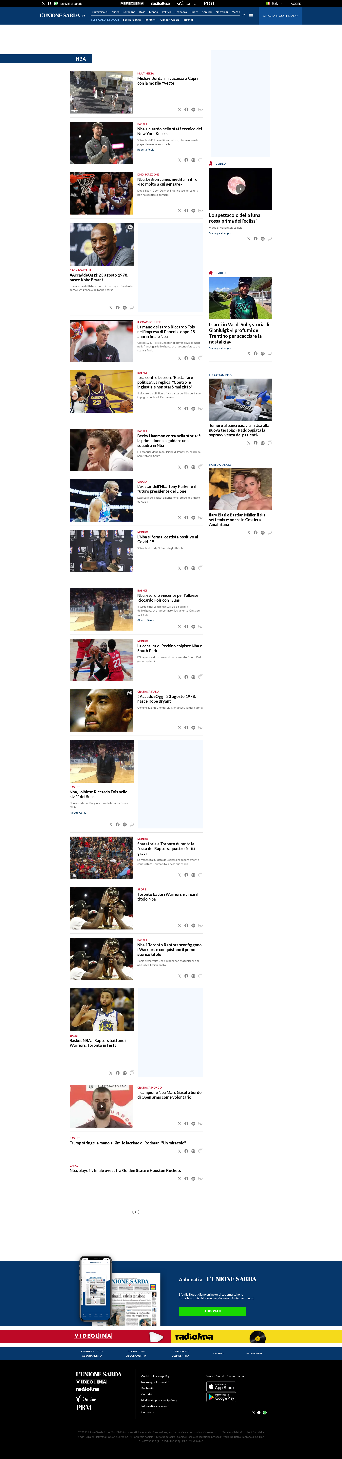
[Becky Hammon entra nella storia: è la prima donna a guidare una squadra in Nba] (101, 450)
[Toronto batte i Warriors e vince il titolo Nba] (101, 908)
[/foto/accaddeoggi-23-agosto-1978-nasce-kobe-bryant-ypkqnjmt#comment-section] (132, 308)
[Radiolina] (160, 3)
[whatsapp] (55, 3)
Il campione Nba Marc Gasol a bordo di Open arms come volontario (169, 1094)
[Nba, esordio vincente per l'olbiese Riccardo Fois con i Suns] (101, 609)
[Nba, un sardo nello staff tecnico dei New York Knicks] (101, 143)
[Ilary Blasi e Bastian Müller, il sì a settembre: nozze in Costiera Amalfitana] (240, 489)
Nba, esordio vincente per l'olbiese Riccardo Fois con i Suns (167, 597)
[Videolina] (132, 3)
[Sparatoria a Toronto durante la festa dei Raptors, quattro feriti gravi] (101, 858)
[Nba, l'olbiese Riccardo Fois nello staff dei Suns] (102, 761)
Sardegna (129, 11)
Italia (142, 11)
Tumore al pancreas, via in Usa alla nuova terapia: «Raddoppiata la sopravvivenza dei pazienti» (239, 430)
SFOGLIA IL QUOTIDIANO (280, 15)
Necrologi (222, 11)
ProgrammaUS (99, 11)
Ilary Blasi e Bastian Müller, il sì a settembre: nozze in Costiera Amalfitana (237, 519)
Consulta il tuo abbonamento (92, 1353)
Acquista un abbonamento (136, 1353)
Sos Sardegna (132, 19)
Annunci (207, 11)
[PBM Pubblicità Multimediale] (209, 3)
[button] (179, 110)
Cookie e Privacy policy (155, 1376)
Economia (181, 11)
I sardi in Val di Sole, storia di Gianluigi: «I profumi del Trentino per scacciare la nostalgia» (239, 332)
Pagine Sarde (253, 1353)
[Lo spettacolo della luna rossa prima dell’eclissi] (240, 189)
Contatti (146, 1394)
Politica (166, 11)
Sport (194, 11)
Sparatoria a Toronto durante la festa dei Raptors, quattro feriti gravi (166, 848)
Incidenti (150, 19)
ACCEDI (296, 3)
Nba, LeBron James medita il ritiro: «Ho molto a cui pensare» (168, 181)
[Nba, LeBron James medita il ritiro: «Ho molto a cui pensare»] (101, 193)
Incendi (188, 19)
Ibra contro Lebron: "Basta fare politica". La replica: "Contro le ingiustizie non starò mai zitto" (165, 382)
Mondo (153, 11)
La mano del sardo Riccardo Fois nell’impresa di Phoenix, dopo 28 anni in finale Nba (166, 331)
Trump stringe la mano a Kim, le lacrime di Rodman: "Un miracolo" (128, 1142)
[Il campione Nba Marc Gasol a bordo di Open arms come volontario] (101, 1106)
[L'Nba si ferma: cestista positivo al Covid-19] (101, 551)
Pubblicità (147, 1388)
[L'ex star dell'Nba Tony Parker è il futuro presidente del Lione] (101, 500)
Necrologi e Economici (154, 1382)
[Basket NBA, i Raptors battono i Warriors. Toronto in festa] (102, 1009)
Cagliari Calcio (170, 19)
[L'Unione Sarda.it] (62, 15)
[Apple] (236, 1386)
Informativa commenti (154, 1406)
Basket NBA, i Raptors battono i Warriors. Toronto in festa (98, 1043)
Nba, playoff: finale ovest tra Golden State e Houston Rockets (125, 1170)
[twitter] (43, 3)
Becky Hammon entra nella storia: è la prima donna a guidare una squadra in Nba (169, 440)
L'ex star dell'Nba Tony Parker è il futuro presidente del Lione (166, 488)
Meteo (236, 11)
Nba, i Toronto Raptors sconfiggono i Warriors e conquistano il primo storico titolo (169, 949)
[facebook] (49, 3)
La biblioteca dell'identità (180, 1353)
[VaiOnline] (187, 3)
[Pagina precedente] (139, 1212)
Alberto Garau (145, 620)
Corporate (147, 1412)
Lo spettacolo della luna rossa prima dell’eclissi (234, 218)
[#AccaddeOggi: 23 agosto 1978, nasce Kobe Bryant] (102, 244)
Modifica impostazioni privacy (159, 1400)
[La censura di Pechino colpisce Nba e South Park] (101, 660)
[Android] (236, 1397)
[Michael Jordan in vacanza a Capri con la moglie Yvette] (101, 92)
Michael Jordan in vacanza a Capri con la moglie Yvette (167, 80)
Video (116, 11)
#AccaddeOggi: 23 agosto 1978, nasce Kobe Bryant (99, 277)
